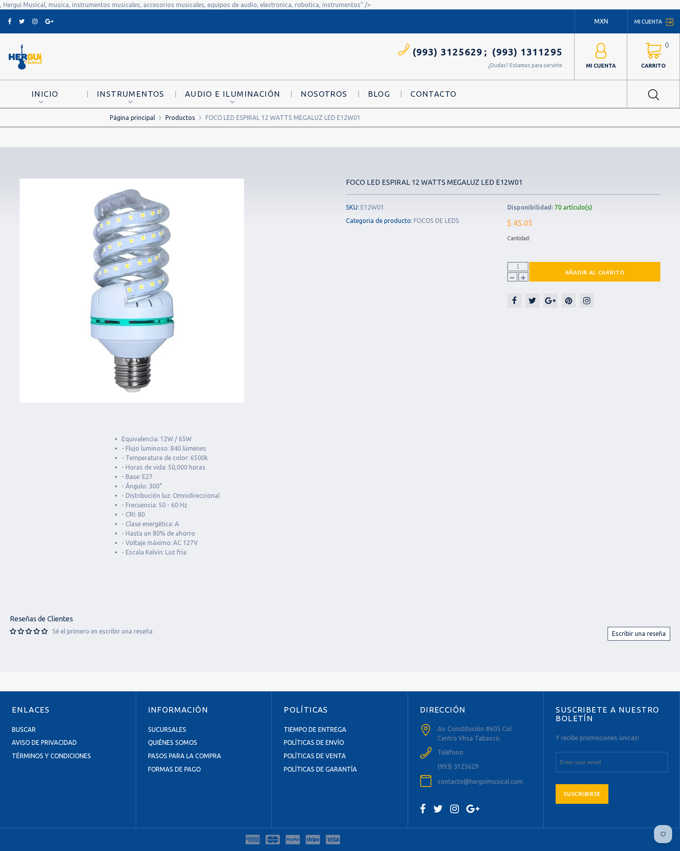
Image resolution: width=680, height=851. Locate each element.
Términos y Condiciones (51, 755)
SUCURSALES (167, 729)
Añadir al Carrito (595, 272)
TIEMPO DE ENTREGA (315, 729)
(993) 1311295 (527, 52)
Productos (180, 117)
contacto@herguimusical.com (480, 781)
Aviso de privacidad (44, 742)
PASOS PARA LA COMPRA (184, 755)
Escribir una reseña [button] (639, 633)
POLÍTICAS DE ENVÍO (314, 742)
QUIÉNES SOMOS (172, 742)
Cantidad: (518, 238)
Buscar (24, 729)
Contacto (433, 93)
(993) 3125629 (447, 52)
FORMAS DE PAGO (174, 769)
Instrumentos (130, 93)
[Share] (514, 300)
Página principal (132, 117)
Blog (379, 93)
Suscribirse (582, 794)
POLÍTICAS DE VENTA (315, 755)
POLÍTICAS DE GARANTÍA (320, 769)
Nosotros (324, 93)
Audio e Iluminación (233, 93)
